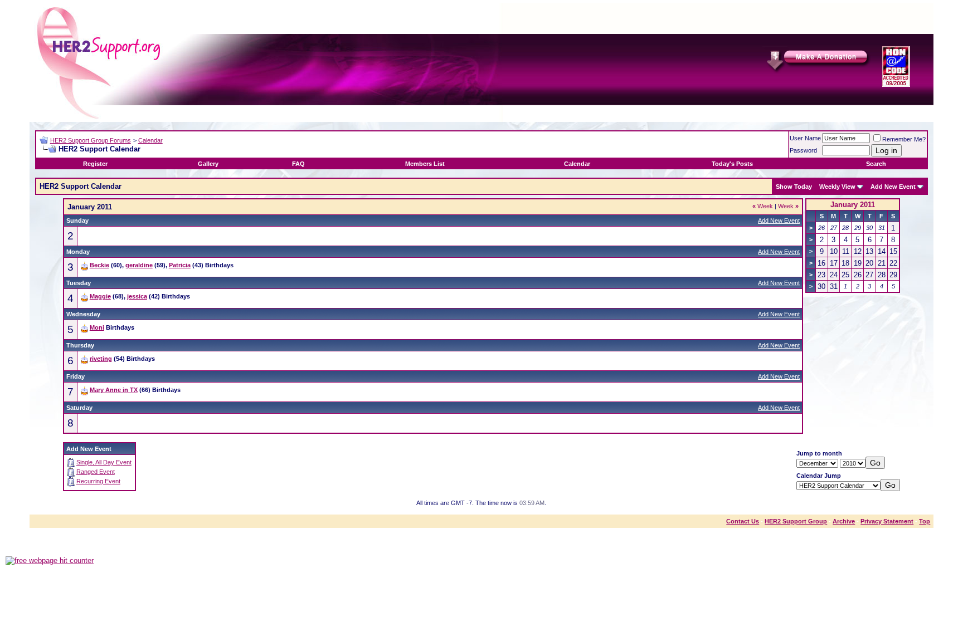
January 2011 (852, 204)
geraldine (139, 265)
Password (803, 150)
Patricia (180, 265)
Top (924, 521)
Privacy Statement (886, 521)
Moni (97, 327)
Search (876, 163)
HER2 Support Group (796, 521)
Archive (844, 521)
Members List (425, 163)
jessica (137, 296)
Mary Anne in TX (114, 389)
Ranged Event (95, 471)
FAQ (298, 163)
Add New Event (893, 186)
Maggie (100, 296)
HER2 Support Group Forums (90, 140)
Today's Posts (732, 163)
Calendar (150, 140)
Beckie (99, 265)
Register (95, 163)
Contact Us (742, 521)
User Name (805, 138)
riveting (101, 358)
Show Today (794, 186)
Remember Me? (904, 139)
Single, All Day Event (104, 462)
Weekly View (837, 186)
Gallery (208, 163)
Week (762, 206)
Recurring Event (98, 481)
